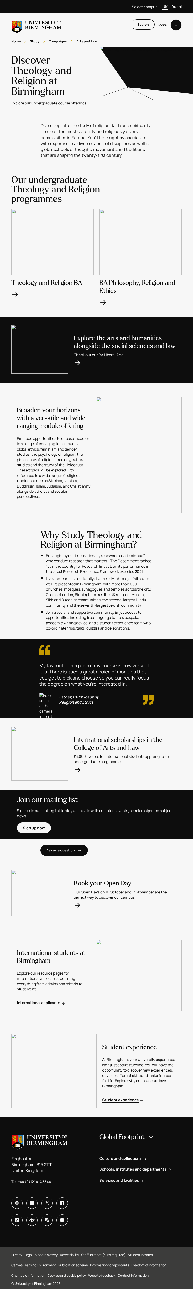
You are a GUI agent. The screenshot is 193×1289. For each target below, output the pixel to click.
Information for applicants (109, 1265)
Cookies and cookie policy (67, 1275)
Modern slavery (46, 1254)
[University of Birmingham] (36, 24)
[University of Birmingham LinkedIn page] (32, 1203)
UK (165, 6)
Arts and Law (86, 41)
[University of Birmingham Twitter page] (47, 1203)
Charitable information (28, 1275)
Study (35, 41)
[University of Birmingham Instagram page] (17, 1203)
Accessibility (69, 1254)
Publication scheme (73, 1265)
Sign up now (34, 827)
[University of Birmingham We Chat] (47, 1220)
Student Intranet (140, 1254)
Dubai (176, 6)
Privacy (16, 1254)
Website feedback (101, 1275)
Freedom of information (148, 1265)
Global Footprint (122, 1136)
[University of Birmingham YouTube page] (62, 1220)
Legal (28, 1254)
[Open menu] (176, 25)
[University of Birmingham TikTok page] (17, 1220)
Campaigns (58, 41)
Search (143, 24)
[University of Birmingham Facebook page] (62, 1203)
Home (16, 41)
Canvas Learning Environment (33, 1265)
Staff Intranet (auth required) (103, 1254)
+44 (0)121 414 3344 (34, 1181)
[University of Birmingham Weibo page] (32, 1220)
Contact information (133, 1275)
